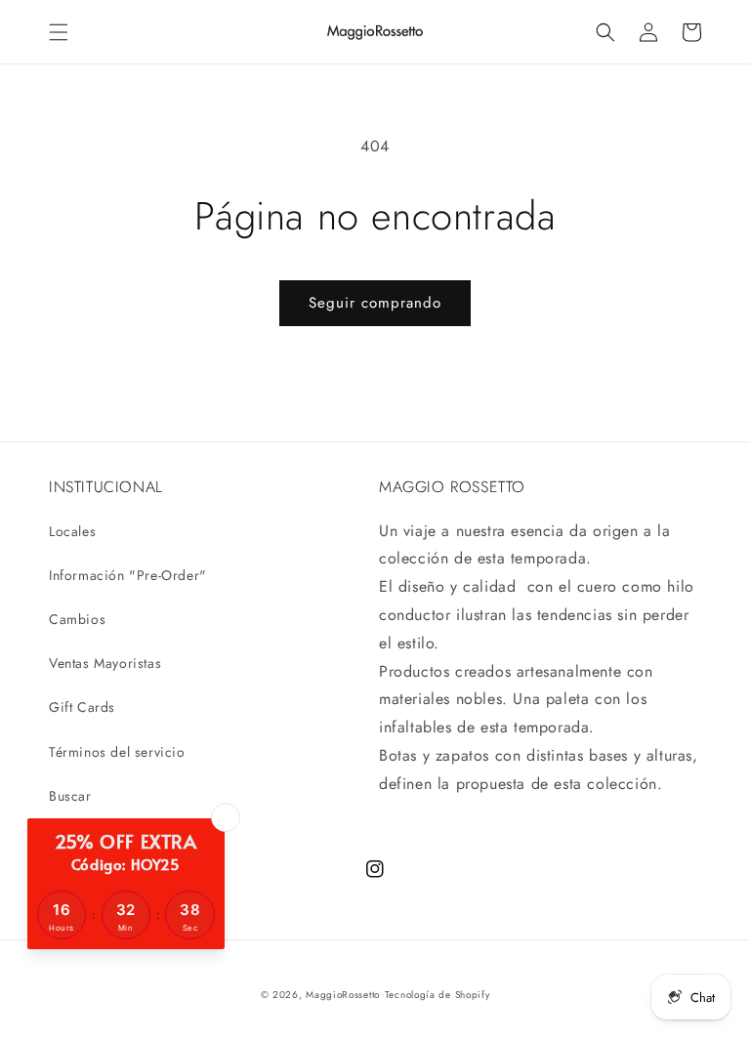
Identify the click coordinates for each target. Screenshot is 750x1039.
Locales (72, 531)
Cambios (77, 619)
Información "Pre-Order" (128, 575)
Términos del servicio (117, 752)
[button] (58, 32)
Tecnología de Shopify (437, 994)
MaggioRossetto (343, 994)
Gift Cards (82, 707)
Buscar (70, 796)
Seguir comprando (375, 302)
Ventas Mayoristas (105, 663)
